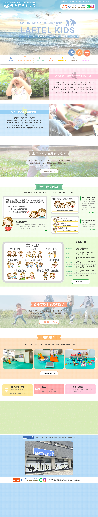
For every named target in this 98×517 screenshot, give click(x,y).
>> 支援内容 (92, 229)
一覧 (44, 410)
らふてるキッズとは (50, 322)
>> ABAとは (44, 231)
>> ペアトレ (92, 212)
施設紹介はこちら (50, 373)
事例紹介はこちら (50, 171)
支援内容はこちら (82, 282)
